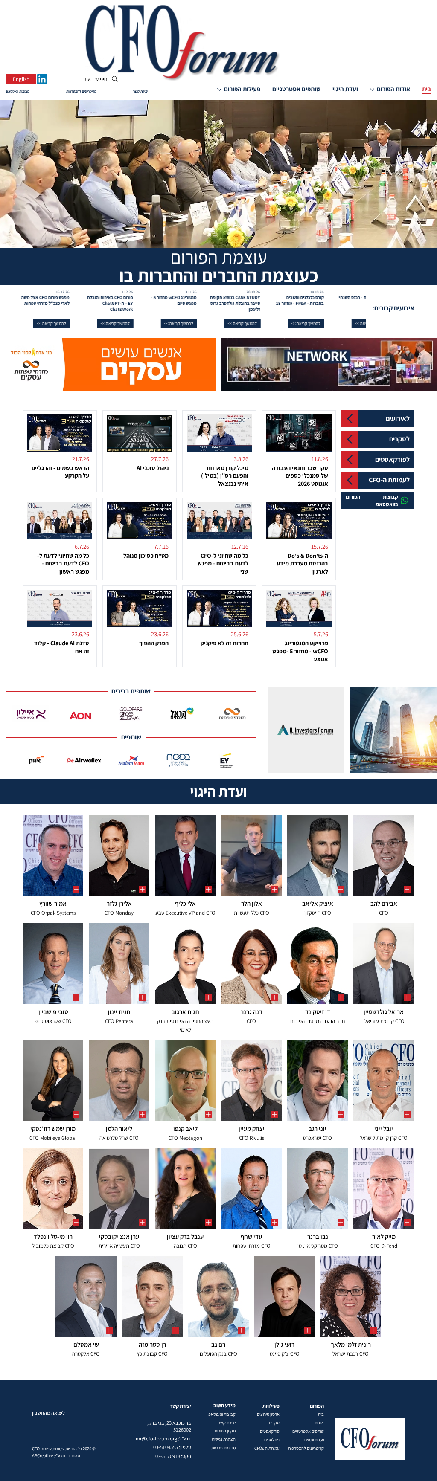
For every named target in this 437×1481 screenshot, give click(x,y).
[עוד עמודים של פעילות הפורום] (219, 89)
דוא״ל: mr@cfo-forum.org (163, 1438)
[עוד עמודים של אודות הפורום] (372, 89)
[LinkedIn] (42, 79)
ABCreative (42, 1455)
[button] (329, 323)
